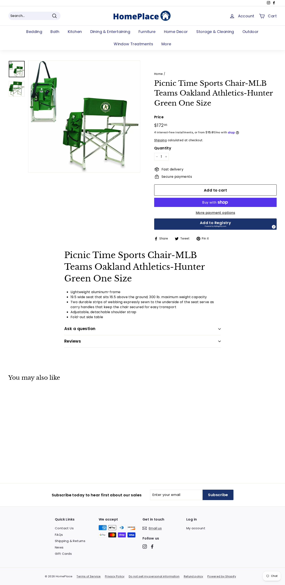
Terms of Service (89, 576)
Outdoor (250, 31)
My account (195, 528)
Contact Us (64, 528)
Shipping (160, 140)
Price (159, 117)
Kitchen (75, 31)
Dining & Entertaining (110, 31)
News (59, 547)
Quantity (162, 148)
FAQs (59, 534)
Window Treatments (133, 44)
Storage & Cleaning (215, 31)
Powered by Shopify (221, 576)
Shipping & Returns (70, 541)
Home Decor (176, 31)
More (166, 44)
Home (158, 74)
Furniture (147, 31)
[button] (215, 224)
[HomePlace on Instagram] (144, 546)
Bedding (34, 31)
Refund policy (193, 576)
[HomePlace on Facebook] (152, 546)
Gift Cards (63, 553)
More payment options (215, 212)
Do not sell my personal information (154, 576)
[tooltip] (274, 227)
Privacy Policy (115, 576)
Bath (54, 31)
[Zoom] (84, 116)
